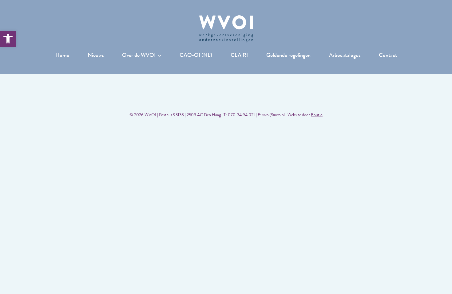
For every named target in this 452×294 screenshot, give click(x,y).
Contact (388, 55)
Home (62, 55)
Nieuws (96, 55)
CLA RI (239, 55)
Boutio (317, 115)
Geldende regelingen (288, 55)
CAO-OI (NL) (196, 55)
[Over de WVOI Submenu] (161, 56)
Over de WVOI (139, 55)
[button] (8, 39)
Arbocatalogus (344, 55)
